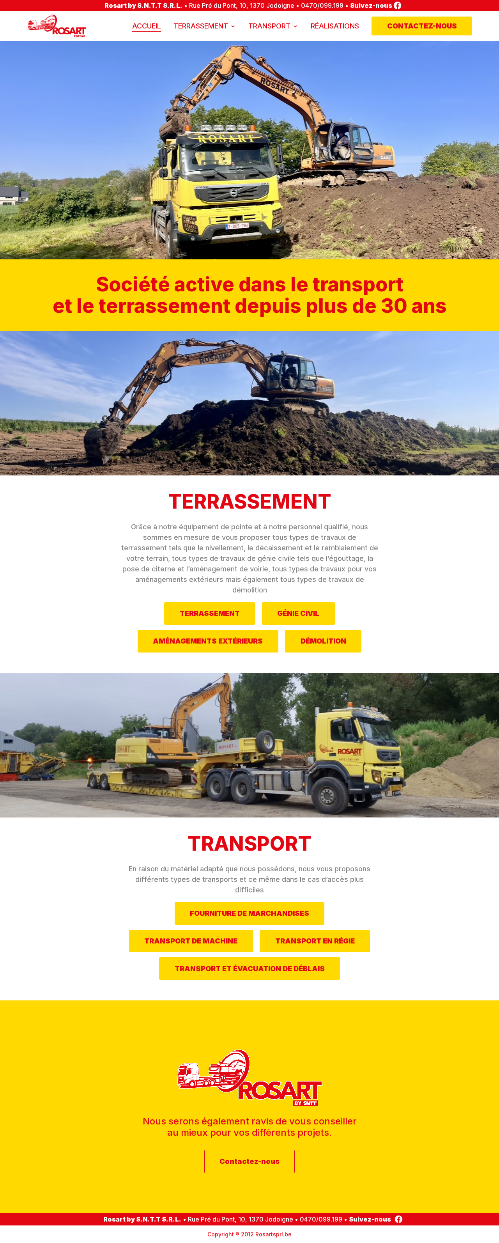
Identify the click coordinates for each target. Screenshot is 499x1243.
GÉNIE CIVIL (298, 613)
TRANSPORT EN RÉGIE (315, 941)
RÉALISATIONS (335, 26)
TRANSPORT (269, 26)
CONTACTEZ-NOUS (422, 26)
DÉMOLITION (323, 641)
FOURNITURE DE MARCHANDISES (249, 913)
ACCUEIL (146, 26)
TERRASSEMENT (200, 26)
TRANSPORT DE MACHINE (190, 941)
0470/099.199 (322, 5)
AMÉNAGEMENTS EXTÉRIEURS (208, 641)
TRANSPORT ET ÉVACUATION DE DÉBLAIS (250, 969)
